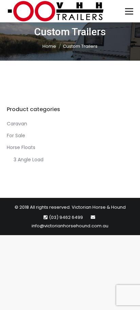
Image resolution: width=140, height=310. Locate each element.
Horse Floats (21, 147)
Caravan (17, 123)
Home (49, 46)
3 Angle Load (28, 159)
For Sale (16, 135)
